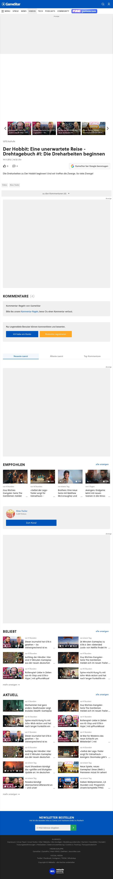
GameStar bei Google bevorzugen (91, 166)
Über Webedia (44, 842)
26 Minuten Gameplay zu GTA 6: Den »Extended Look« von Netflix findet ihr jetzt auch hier (93, 646)
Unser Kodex (33, 842)
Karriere (85, 842)
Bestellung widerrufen (71, 842)
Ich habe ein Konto (22, 334)
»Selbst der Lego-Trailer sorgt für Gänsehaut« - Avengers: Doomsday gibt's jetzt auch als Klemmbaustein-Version (93, 757)
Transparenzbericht (89, 844)
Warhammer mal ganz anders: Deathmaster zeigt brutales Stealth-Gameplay (38, 707)
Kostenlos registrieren (55, 334)
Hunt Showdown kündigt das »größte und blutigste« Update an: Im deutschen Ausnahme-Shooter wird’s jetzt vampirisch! (38, 772)
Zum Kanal (31, 522)
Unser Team (21, 842)
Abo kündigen (56, 842)
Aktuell (10, 695)
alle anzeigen (102, 464)
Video (4, 185)
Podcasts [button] (50, 11)
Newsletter (93, 842)
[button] (103, 4)
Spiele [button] (16, 11)
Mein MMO (54, 851)
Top (92, 356)
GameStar (36, 851)
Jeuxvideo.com (74, 851)
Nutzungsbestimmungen (26, 844)
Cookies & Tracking (73, 844)
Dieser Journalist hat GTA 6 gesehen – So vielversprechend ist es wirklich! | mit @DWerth (38, 646)
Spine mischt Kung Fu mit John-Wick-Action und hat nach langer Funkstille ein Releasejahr (93, 677)
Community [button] (63, 11)
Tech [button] (40, 11)
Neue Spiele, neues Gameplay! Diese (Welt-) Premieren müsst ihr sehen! (93, 769)
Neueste (21, 356)
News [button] (23, 11)
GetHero (64, 851)
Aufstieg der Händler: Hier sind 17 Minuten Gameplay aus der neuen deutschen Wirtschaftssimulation (38, 661)
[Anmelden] (73, 828)
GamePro (45, 851)
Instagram (56, 858)
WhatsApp (72, 858)
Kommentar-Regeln (29, 311)
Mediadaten (41, 844)
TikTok (63, 858)
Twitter (39, 858)
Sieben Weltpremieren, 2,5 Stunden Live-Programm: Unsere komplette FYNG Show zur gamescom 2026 (93, 786)
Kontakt (102, 842)
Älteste (56, 356)
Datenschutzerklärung (55, 844)
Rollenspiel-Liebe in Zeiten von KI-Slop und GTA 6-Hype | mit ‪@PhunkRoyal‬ (38, 675)
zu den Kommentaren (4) (54, 193)
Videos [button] (32, 11)
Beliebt (10, 631)
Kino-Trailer (14, 185)
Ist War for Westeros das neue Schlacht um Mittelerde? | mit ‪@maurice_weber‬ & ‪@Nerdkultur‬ (91, 741)
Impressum (11, 842)
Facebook (47, 858)
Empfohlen (14, 464)
